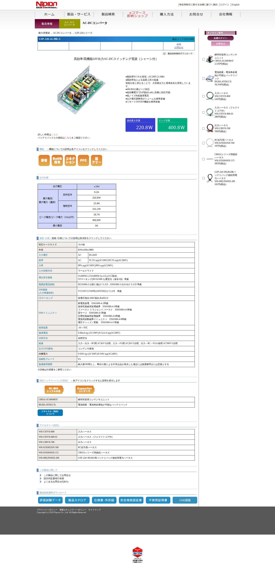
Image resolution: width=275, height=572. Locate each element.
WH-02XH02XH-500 (49, 447)
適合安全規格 (45, 277)
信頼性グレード (46, 359)
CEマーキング (46, 298)
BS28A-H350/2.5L (47, 404)
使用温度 (43, 327)
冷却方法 (43, 338)
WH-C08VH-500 (46, 442)
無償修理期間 (45, 364)
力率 (41, 265)
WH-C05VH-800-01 (48, 437)
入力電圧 (43, 255)
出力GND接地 (46, 348)
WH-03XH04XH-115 (49, 452)
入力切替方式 (45, 270)
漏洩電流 (43, 333)
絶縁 (41, 343)
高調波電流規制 (46, 284)
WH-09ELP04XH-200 (49, 458)
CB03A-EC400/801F (48, 399)
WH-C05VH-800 (46, 431)
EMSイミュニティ (48, 313)
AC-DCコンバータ (62, 33)
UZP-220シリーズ (83, 33)
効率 (41, 260)
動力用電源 (44, 33)
